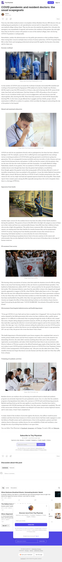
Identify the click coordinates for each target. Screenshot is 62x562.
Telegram (56, 428)
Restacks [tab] (12, 467)
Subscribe (50, 2)
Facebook (24, 428)
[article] (31, 496)
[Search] (59, 487)
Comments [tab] (5, 467)
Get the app (39, 554)
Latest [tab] (7, 488)
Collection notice (38, 550)
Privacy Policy (38, 528)
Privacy (27, 550)
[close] (46, 506)
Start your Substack (26, 554)
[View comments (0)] (6, 19)
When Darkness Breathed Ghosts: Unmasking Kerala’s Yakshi (22, 492)
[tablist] (8, 467)
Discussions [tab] (14, 488)
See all (5, 525)
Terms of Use (19, 530)
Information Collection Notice (39, 530)
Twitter (39, 428)
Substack (23, 558)
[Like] (3, 19)
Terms (31, 550)
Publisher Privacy (36, 549)
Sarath (7, 13)
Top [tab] (3, 488)
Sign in (58, 2)
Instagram (31, 428)
